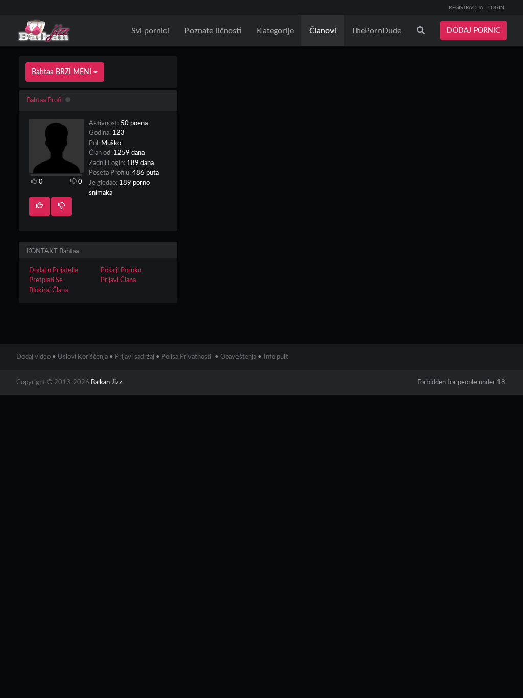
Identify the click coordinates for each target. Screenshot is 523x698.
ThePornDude (376, 31)
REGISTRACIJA (466, 7)
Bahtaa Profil (45, 100)
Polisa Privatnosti (186, 357)
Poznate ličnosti (213, 31)
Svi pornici (150, 31)
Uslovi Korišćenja (83, 357)
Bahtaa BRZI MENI (62, 72)
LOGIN (496, 7)
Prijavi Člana (118, 280)
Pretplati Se (46, 280)
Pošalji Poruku (121, 270)
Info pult (276, 357)
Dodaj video (33, 357)
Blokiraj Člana (48, 290)
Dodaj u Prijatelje (53, 270)
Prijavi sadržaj (134, 357)
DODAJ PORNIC (473, 30)
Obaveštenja (238, 357)
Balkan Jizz (106, 382)
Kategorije (275, 31)
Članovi (322, 31)
